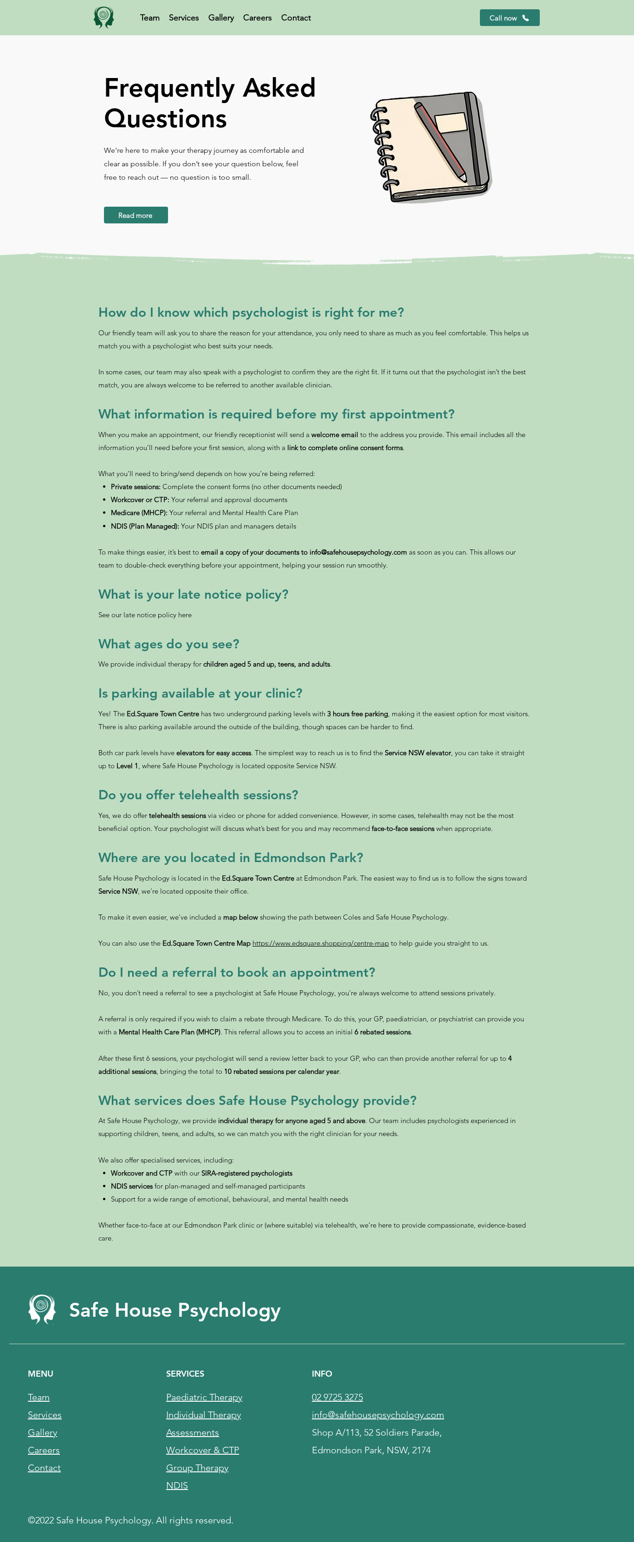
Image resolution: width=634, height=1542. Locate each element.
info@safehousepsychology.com (358, 552)
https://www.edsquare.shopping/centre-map (320, 943)
